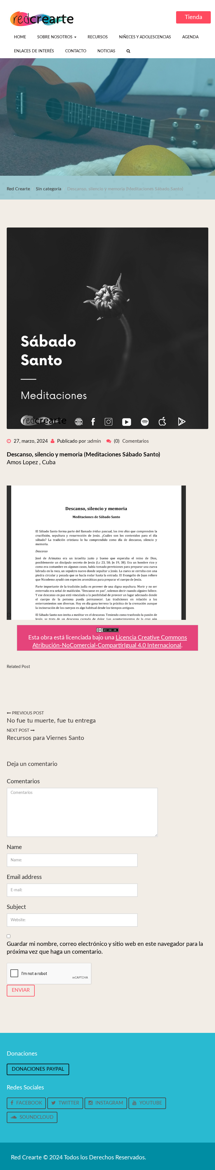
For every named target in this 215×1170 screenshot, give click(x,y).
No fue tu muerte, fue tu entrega (51, 721)
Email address (24, 877)
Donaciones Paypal (38, 1069)
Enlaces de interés (34, 51)
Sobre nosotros (55, 37)
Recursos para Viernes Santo (45, 738)
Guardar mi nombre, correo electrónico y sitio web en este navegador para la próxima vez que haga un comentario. (105, 948)
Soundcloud (36, 1117)
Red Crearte (18, 189)
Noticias (106, 51)
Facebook (29, 1103)
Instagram (109, 1103)
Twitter (69, 1103)
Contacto (75, 51)
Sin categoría (48, 189)
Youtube (150, 1103)
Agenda (190, 37)
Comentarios (135, 441)
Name (14, 847)
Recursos (98, 37)
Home (20, 37)
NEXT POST (19, 730)
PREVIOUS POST (27, 713)
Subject (16, 907)
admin (94, 441)
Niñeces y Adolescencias (145, 37)
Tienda (193, 17)
